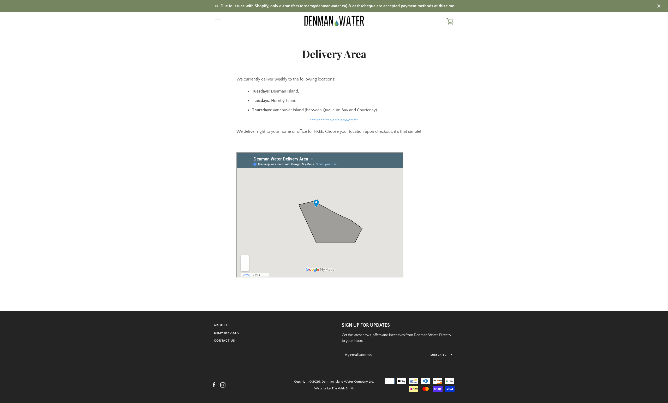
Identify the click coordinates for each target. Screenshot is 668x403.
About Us (222, 325)
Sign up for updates (366, 325)
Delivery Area (226, 333)
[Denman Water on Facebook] (214, 384)
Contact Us (224, 340)
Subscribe (439, 355)
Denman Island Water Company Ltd (347, 381)
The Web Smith (343, 388)
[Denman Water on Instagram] (222, 384)
